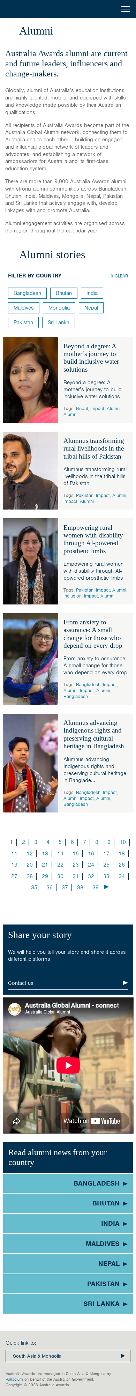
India (92, 293)
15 (76, 853)
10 (123, 842)
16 (91, 853)
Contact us (20, 983)
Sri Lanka (58, 322)
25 (106, 864)
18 (122, 853)
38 (80, 887)
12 (30, 853)
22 (60, 864)
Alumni (114, 408)
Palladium (14, 1379)
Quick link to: (21, 1342)
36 (49, 887)
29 (45, 876)
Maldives (24, 307)
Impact (97, 408)
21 (45, 864)
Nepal (82, 408)
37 (65, 887)
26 (122, 864)
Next (106, 886)
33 (106, 876)
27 (14, 876)
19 (14, 864)
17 (106, 853)
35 (34, 887)
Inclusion (72, 596)
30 (60, 876)
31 (76, 876)
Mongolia (59, 307)
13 (45, 853)
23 (76, 864)
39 (95, 887)
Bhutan (64, 293)
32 (91, 876)
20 (30, 864)
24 (91, 864)
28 (30, 876)
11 (14, 853)
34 (122, 876)
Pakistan (84, 495)
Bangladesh (88, 685)
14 (60, 853)
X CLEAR (119, 276)
